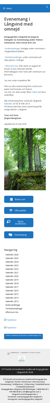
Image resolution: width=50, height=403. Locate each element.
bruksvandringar (12, 48)
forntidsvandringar (13, 57)
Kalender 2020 (12, 276)
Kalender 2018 (12, 283)
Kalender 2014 (12, 297)
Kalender (8, 103)
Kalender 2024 (12, 261)
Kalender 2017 (12, 287)
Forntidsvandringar (14, 308)
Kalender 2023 (12, 265)
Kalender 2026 (12, 254)
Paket (34, 92)
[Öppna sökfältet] (47, 7)
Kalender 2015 (12, 294)
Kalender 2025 (12, 258)
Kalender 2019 (12, 279)
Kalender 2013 (12, 301)
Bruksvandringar (13, 305)
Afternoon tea (11, 66)
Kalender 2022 (12, 269)
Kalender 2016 (12, 290)
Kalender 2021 (12, 272)
